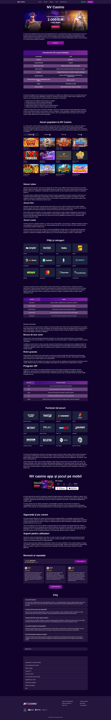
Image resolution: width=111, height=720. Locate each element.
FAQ (26, 688)
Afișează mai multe (55, 586)
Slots (79, 134)
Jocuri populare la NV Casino (32, 665)
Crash (62, 134)
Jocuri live (46, 134)
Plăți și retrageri (29, 668)
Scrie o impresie (80, 561)
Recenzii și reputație (30, 685)
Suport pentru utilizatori (30, 682)
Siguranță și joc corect (30, 679)
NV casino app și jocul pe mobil (32, 676)
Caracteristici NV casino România (33, 662)
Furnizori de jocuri (29, 673)
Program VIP (28, 671)
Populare (30, 134)
